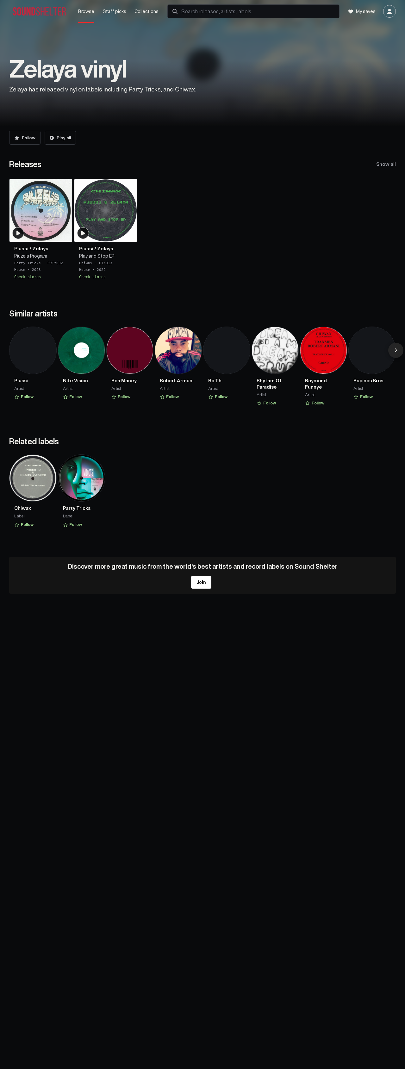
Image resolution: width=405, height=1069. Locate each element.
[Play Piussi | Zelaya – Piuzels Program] (18, 233)
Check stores (27, 277)
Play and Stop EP (97, 256)
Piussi (21, 249)
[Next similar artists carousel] (395, 350)
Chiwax (85, 263)
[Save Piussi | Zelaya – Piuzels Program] (64, 234)
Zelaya (40, 249)
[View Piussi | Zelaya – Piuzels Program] (40, 210)
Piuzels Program (30, 256)
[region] (202, 229)
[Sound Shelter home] (39, 11)
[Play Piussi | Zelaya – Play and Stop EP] (83, 233)
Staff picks (114, 11)
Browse (86, 11)
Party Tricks (27, 263)
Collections (146, 11)
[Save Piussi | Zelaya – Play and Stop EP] (128, 234)
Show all (386, 164)
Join (201, 582)
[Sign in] (389, 11)
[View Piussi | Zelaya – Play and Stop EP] (105, 210)
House (19, 270)
